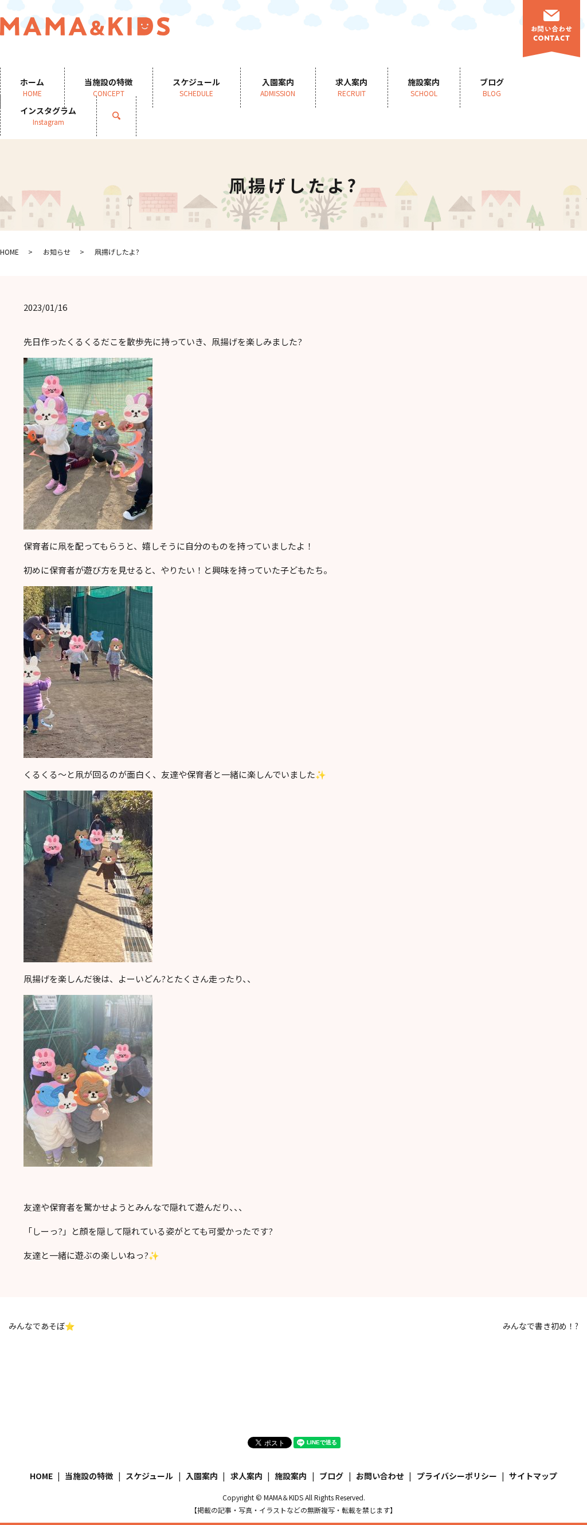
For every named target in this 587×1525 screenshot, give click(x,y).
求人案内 (351, 87)
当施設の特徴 (108, 87)
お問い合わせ (380, 1475)
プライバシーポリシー (457, 1475)
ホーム (32, 87)
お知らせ (57, 251)
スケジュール (196, 87)
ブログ (492, 87)
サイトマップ (533, 1475)
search (126, 115)
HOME (9, 251)
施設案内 (424, 87)
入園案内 (277, 87)
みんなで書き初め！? (540, 1326)
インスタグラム (48, 116)
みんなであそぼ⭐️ (42, 1326)
